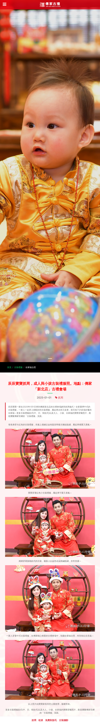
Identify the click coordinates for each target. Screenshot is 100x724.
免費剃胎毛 (51, 720)
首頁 (9, 367)
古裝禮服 (18, 367)
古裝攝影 (63, 720)
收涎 (40, 720)
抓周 (60, 397)
